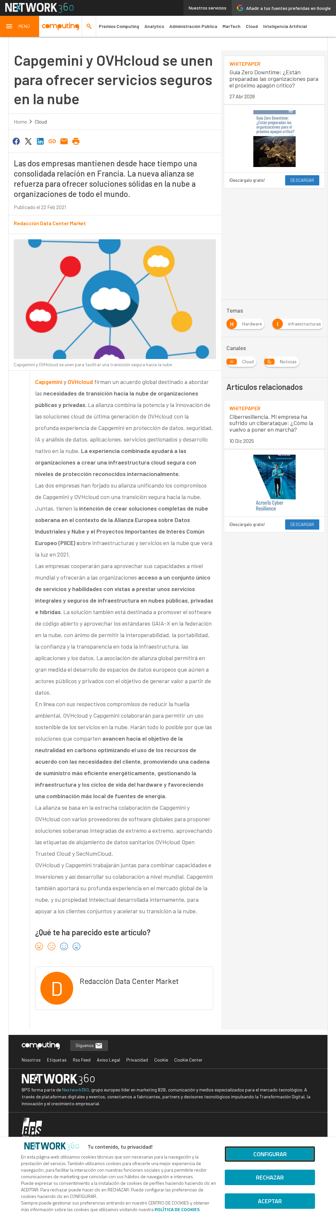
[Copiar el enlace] (52, 140)
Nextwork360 (75, 1089)
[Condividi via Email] (64, 140)
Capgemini (48, 381)
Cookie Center (188, 1060)
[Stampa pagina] (76, 140)
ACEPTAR (270, 1201)
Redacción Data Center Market (50, 223)
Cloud (252, 26)
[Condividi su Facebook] (16, 140)
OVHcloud (80, 381)
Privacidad (137, 1060)
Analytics (154, 26)
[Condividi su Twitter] (28, 140)
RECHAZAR (270, 1177)
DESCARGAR (302, 180)
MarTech (231, 26)
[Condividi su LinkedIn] (40, 140)
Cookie (161, 1060)
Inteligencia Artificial (285, 26)
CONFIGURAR (270, 1154)
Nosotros (31, 1060)
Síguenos (85, 1045)
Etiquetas (57, 1060)
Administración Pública (193, 26)
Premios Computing (119, 26)
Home (20, 121)
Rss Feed (82, 1060)
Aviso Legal (108, 1060)
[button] (19, 26)
